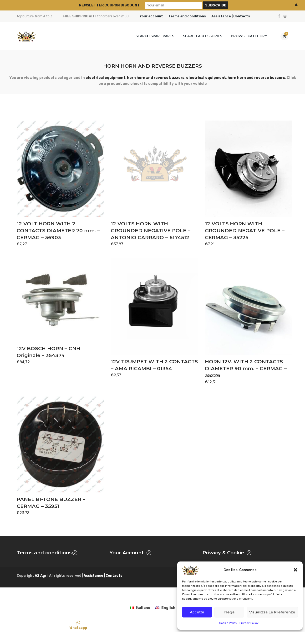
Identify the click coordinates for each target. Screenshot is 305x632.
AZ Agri (41, 576)
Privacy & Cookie (223, 553)
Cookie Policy (228, 623)
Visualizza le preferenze (272, 612)
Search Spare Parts (155, 36)
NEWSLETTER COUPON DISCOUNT (109, 5)
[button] (295, 569)
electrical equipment (105, 78)
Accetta (197, 612)
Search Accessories (202, 36)
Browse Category (249, 36)
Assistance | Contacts (230, 16)
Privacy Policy (249, 623)
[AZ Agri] (26, 36)
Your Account (127, 553)
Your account (151, 16)
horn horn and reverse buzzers (155, 78)
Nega (229, 612)
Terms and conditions (187, 16)
